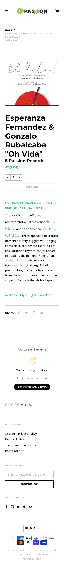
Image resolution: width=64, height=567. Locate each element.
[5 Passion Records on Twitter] (18, 506)
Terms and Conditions (20, 445)
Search (10, 434)
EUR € (30, 528)
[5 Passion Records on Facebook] (6, 506)
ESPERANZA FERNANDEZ (22, 203)
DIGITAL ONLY (32, 208)
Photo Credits (14, 451)
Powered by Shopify (32, 559)
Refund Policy (14, 439)
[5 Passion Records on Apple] (24, 506)
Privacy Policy (27, 434)
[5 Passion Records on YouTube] (30, 506)
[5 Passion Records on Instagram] (12, 506)
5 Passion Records (27, 550)
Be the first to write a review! (32, 387)
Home (9, 30)
